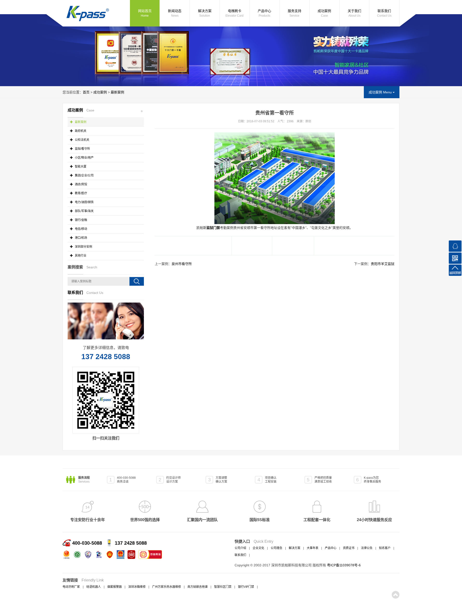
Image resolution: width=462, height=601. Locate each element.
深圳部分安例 (83, 246)
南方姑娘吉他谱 (197, 586)
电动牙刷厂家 (71, 586)
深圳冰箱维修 (137, 586)
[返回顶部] (455, 270)
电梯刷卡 (234, 13)
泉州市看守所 (182, 264)
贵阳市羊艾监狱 (382, 264)
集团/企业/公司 (84, 175)
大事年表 (312, 548)
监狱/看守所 (82, 148)
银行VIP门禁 (246, 586)
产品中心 (264, 13)
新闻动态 (174, 13)
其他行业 (80, 255)
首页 (86, 92)
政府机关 (80, 131)
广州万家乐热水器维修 (166, 586)
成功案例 (324, 13)
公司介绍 (240, 548)
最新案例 (117, 92)
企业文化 (258, 548)
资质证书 (348, 548)
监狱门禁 (213, 228)
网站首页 (145, 13)
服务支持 (294, 13)
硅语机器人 (93, 586)
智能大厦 (80, 166)
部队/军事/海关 (84, 211)
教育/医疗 (80, 193)
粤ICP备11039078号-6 (344, 565)
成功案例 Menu (381, 92)
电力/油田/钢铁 (84, 202)
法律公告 (366, 548)
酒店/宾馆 (80, 184)
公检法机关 (81, 140)
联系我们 (384, 13)
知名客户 (385, 548)
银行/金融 (80, 220)
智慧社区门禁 (222, 586)
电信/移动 (80, 229)
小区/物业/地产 (84, 157)
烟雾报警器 (114, 586)
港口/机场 (80, 237)
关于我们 (354, 13)
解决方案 (205, 13)
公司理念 (276, 548)
